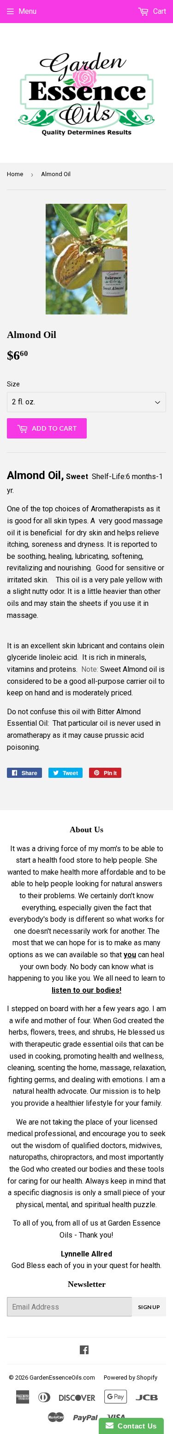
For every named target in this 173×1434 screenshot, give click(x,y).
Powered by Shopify (130, 1377)
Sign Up (149, 1307)
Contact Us (135, 1426)
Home (15, 174)
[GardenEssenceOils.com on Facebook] (84, 1350)
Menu (27, 11)
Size (13, 384)
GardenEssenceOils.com (62, 1377)
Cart (158, 11)
